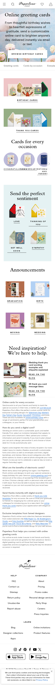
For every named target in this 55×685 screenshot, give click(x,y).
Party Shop (41, 603)
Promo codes (41, 592)
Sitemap (14, 592)
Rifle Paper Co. (30, 519)
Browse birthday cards (27, 54)
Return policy (13, 597)
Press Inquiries (41, 614)
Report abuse (13, 608)
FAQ (14, 581)
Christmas (36, 415)
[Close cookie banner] (51, 671)
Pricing (41, 586)
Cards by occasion (32, 66)
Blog (13, 627)
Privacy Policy (42, 680)
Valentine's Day (35, 413)
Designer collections (13, 633)
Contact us (13, 586)
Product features (42, 633)
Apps (13, 638)
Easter (19, 415)
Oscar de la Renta (23, 524)
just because (45, 408)
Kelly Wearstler (42, 524)
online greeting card (39, 475)
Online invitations (41, 627)
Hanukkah (27, 415)
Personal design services (41, 597)
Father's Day (11, 415)
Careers (41, 608)
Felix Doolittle (18, 521)
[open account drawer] (50, 4)
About (41, 581)
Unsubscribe (14, 603)
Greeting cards (11, 66)
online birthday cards (34, 417)
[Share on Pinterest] (25, 649)
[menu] (4, 4)
